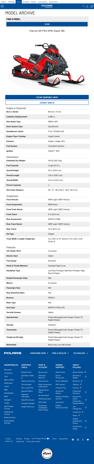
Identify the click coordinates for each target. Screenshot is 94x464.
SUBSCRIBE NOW (38, 353)
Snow (19, 2)
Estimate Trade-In (47, 102)
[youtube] (88, 440)
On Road (26, 2)
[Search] (83, 6)
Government (53, 2)
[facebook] (73, 440)
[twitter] (83, 440)
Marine (33, 2)
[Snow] (47, 6)
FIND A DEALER (59, 353)
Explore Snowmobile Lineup (47, 97)
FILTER (47, 24)
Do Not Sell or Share (33, 441)
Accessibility (63, 439)
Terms (54, 439)
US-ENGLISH (79, 353)
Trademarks (20, 441)
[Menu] (2, 6)
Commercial (42, 2)
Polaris (3, 2)
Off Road (11, 2)
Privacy (26, 439)
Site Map (19, 439)
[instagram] (78, 440)
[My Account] (87, 6)
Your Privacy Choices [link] (39, 438)
